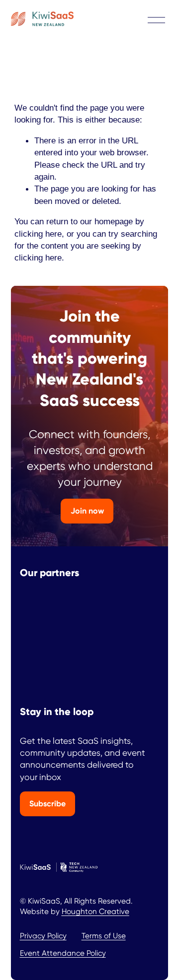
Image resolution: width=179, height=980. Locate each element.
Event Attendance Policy (63, 953)
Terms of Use (104, 935)
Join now (87, 511)
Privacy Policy (43, 935)
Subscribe (47, 803)
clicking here (38, 234)
